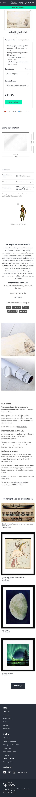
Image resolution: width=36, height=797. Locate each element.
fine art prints (22, 427)
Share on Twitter (25, 112)
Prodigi (13, 793)
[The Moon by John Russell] (17, 606)
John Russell (6, 632)
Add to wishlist (11, 112)
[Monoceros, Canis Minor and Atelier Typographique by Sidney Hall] (17, 553)
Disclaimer (6, 738)
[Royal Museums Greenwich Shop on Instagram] (14, 773)
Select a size (18, 69)
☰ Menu (3, 3)
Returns (5, 725)
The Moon (5, 630)
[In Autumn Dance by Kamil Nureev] (17, 654)
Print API (6, 793)
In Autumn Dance (7, 673)
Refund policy (7, 762)
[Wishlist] (29, 3)
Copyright (6, 755)
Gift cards (6, 728)
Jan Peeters (18, 34)
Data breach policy (9, 751)
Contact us (6, 715)
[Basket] (33, 3)
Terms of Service (8, 758)
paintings (23, 311)
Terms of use (7, 748)
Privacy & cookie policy (11, 745)
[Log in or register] (26, 3)
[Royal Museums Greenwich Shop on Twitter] (9, 773)
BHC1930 (16, 307)
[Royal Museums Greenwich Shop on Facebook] (4, 773)
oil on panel (12, 311)
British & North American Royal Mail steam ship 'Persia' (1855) (17, 525)
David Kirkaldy (6, 527)
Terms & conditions (9, 741)
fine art (25, 307)
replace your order (20, 482)
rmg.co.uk (24, 772)
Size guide (28, 69)
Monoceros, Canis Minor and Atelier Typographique (13, 578)
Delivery (4, 476)
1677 (8, 307)
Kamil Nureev (6, 675)
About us (6, 711)
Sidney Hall (5, 580)
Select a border (10, 81)
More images (18, 686)
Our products (7, 718)
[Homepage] (17, 3)
